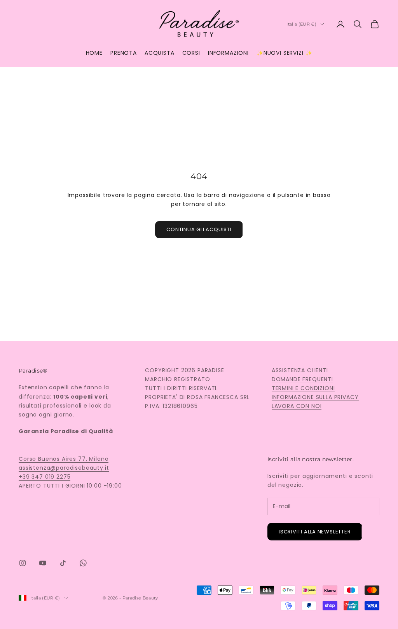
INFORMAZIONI (228, 53)
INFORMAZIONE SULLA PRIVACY (315, 397)
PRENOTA (123, 53)
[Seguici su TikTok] (63, 563)
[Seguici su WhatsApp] (83, 563)
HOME (94, 53)
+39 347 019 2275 (44, 477)
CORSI (191, 53)
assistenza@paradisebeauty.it (64, 468)
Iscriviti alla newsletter (315, 531)
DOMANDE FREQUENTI (302, 379)
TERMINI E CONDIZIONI (303, 388)
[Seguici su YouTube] (43, 563)
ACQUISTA (160, 53)
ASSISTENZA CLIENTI (300, 370)
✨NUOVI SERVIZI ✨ (284, 53)
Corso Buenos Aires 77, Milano (63, 459)
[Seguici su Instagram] (22, 563)
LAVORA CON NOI (297, 406)
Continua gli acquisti (198, 229)
